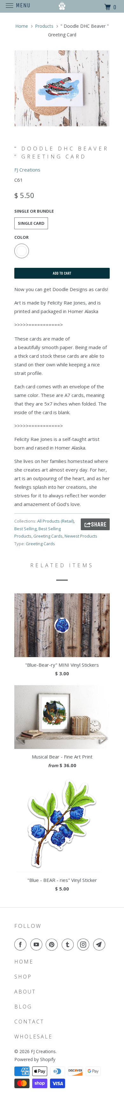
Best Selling (25, 529)
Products (44, 26)
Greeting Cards (48, 536)
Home (23, 961)
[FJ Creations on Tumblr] (69, 944)
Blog (23, 1006)
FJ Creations (27, 169)
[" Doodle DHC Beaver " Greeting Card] (62, 88)
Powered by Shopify (34, 1059)
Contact (29, 1021)
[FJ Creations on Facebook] (21, 944)
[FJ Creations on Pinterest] (53, 944)
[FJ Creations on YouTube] (37, 944)
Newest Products (81, 536)
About (25, 991)
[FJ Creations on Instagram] (84, 944)
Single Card (31, 223)
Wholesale (33, 1036)
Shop (23, 976)
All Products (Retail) (55, 521)
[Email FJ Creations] (100, 944)
